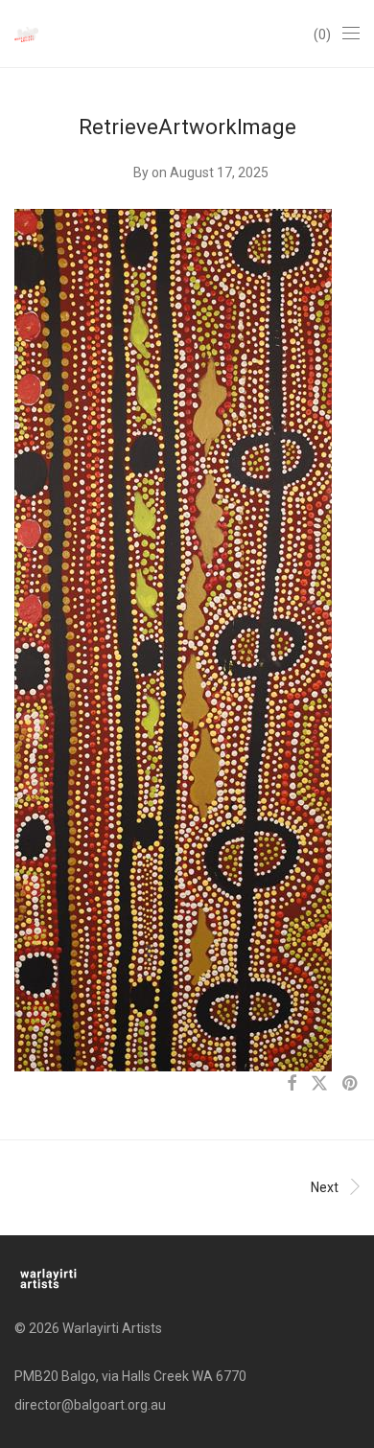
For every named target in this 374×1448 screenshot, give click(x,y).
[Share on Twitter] (319, 1083)
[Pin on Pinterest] (351, 1083)
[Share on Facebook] (291, 1083)
